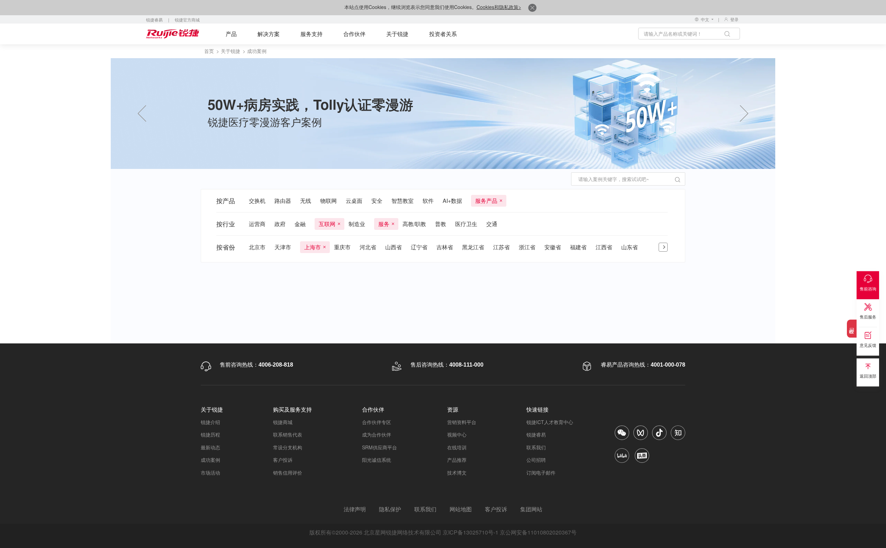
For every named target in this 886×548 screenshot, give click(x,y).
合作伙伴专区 (376, 422)
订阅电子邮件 (540, 472)
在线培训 (457, 447)
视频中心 (457, 434)
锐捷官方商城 (187, 20)
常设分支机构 (287, 447)
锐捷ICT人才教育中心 (549, 422)
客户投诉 (282, 459)
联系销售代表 (287, 434)
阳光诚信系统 (376, 459)
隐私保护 (390, 509)
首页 (209, 50)
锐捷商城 (282, 422)
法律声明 (355, 509)
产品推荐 (457, 459)
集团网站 (531, 509)
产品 (231, 34)
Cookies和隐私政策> (499, 6)
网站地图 (461, 509)
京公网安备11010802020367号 (538, 532)
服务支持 (311, 34)
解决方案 (268, 34)
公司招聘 (536, 459)
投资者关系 (443, 34)
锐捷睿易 (154, 20)
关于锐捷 (397, 34)
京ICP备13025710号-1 (470, 532)
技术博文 (457, 472)
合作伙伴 (354, 34)
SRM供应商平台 (379, 447)
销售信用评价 (287, 472)
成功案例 (210, 459)
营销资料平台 (461, 422)
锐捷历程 (210, 434)
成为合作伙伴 (376, 434)
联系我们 (536, 447)
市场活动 (210, 472)
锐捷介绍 (210, 422)
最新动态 (210, 447)
